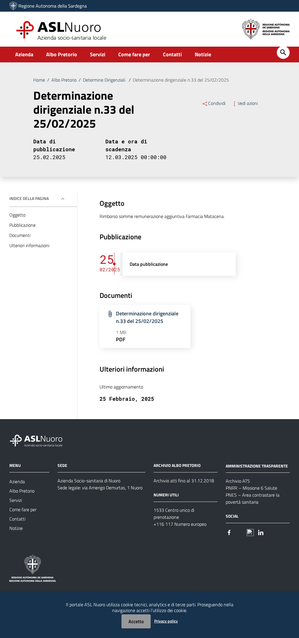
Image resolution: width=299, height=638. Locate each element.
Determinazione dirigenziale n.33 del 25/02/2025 (147, 317)
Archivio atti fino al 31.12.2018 (184, 480)
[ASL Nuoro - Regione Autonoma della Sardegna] (39, 439)
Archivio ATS (238, 480)
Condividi (216, 103)
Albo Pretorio (61, 54)
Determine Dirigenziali (104, 79)
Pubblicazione (22, 225)
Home (39, 79)
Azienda (24, 54)
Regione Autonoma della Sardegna (52, 5)
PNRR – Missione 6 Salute (251, 487)
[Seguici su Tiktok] (250, 532)
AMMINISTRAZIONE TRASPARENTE (257, 466)
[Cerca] (283, 52)
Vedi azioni (248, 103)
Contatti (172, 54)
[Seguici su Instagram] (239, 532)
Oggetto (17, 214)
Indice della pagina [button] (29, 198)
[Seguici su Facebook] (229, 532)
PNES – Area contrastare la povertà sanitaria (252, 498)
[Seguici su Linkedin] (260, 532)
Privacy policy (166, 621)
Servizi (97, 54)
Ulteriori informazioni (29, 245)
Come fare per (134, 54)
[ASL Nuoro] (13, 5)
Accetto (136, 621)
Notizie (203, 54)
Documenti (19, 235)
